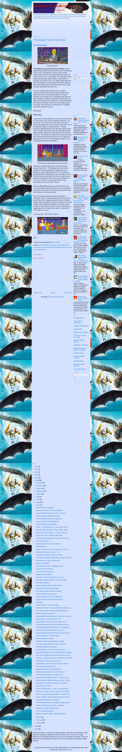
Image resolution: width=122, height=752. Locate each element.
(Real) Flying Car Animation (45, 507)
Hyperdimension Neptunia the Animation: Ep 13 (51, 622)
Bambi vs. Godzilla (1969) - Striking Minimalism (51, 713)
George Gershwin (63, 245)
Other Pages (60, 16)
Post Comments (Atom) (57, 297)
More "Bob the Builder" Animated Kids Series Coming (53, 655)
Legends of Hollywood (81, 326)
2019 (36, 469)
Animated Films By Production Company (43, 14)
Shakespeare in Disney (82, 16)
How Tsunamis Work (42, 541)
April (38, 505)
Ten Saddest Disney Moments (73, 16)
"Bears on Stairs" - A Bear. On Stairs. (47, 605)
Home (35, 14)
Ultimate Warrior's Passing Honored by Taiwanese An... (53, 633)
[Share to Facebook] (67, 242)
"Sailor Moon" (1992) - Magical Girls (47, 708)
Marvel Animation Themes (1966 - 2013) (49, 585)
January (39, 723)
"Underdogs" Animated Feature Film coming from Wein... (54, 557)
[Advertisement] (61, 27)
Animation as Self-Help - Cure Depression (49, 674)
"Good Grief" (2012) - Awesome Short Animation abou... (53, 608)
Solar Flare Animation (43, 583)
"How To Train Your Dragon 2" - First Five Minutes (51, 532)
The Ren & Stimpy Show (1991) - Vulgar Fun (50, 705)
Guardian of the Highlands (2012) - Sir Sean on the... (53, 677)
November (39, 485)
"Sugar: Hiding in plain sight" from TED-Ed (49, 599)
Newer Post (38, 292)
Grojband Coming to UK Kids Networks (48, 669)
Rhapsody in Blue (59, 247)
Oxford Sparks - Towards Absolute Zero (48, 619)
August (38, 494)
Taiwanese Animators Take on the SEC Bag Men (51, 580)
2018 (36, 472)
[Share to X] (66, 242)
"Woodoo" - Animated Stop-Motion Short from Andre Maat (54, 658)
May (37, 502)
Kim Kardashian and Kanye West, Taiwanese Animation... (54, 616)
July (37, 497)
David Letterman (43, 245)
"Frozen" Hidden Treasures (37, 16)
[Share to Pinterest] (68, 242)
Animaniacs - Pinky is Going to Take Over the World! (52, 691)
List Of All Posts (66, 16)
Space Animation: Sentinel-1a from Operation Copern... (53, 680)
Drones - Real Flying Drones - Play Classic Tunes (52, 527)
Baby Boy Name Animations (45, 638)
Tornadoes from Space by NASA (46, 524)
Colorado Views (79, 353)
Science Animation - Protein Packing (47, 635)
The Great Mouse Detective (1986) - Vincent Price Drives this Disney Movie (81, 199)
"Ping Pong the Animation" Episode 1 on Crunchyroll (52, 627)
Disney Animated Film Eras (53, 14)
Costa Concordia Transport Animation (48, 516)
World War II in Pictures (81, 345)
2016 (36, 475)
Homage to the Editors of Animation (47, 588)
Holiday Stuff (78, 329)
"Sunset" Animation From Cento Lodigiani (49, 510)
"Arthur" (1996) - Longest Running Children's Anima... (53, 697)
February (39, 720)
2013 (36, 726)
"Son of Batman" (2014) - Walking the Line (49, 566)
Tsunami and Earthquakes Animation (47, 700)
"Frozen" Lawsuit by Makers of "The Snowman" (51, 644)
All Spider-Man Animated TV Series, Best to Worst (52, 530)
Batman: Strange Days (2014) (45, 613)
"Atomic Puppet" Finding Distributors (47, 521)
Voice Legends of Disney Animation (64, 18)
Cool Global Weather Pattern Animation (48, 591)
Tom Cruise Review (80, 369)
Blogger (69, 749)
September (40, 491)
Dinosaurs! (39, 602)
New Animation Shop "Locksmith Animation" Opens (52, 624)
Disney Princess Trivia (46, 16)
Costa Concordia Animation (44, 711)
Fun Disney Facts (72, 14)
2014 (36, 480)
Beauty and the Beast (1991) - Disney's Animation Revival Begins (81, 178)
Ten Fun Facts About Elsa (55, 18)
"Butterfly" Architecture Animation (46, 647)
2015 (36, 477)
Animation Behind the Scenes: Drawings (49, 596)
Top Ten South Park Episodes (38, 18)
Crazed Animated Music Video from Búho (49, 555)
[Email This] (65, 242)
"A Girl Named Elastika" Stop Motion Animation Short (53, 702)
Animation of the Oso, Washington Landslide (50, 641)
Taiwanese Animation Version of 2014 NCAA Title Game (54, 652)
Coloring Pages (79, 318)
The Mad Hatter (79, 361)
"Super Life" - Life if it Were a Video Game (49, 535)
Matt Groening (48, 247)
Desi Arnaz (53, 245)
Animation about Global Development (48, 560)
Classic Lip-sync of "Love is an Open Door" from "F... (52, 549)
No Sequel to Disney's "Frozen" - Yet (47, 552)
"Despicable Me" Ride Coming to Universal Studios (52, 663)
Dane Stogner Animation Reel (45, 666)
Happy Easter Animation (43, 574)
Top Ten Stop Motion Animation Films (63, 14)
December (39, 483)
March (38, 717)
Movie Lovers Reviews (81, 332)
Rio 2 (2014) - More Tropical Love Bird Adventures (52, 610)
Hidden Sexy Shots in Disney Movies (83, 298)
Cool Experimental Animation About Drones (50, 630)
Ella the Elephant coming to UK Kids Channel (50, 672)
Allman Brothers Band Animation (46, 594)
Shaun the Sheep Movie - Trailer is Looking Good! (52, 688)
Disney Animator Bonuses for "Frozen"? (48, 544)
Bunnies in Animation (42, 563)
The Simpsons (42, 249)
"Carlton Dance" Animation (44, 569)
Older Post (67, 292)
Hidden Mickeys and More (54, 16)
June (38, 499)
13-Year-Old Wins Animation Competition (49, 518)
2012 (36, 729)
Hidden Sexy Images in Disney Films (80, 14)
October (39, 488)
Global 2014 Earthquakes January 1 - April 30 (50, 513)
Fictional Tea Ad (41, 546)
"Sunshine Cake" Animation (45, 571)
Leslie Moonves (38, 247)
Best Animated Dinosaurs (47, 18)
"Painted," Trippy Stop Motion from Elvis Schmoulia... (53, 538)
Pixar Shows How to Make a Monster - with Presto (52, 683)
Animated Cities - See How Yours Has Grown (50, 649)
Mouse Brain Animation (43, 686)
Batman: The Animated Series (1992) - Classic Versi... (53, 694)
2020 (36, 466)
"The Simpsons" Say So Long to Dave (49, 40)
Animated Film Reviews (53, 6)
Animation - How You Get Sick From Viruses (50, 577)
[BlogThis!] (66, 242)
